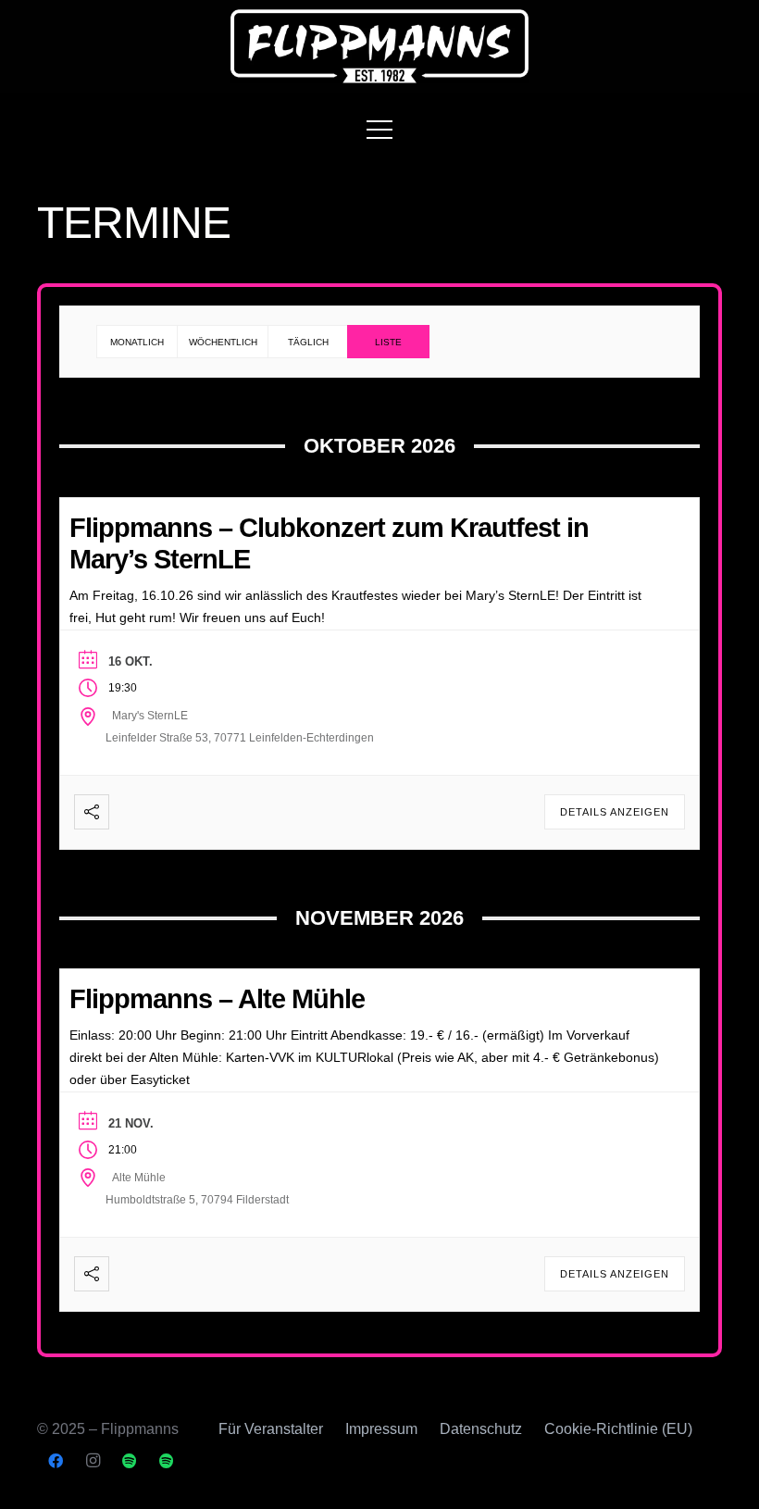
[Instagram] (92, 1460)
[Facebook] (55, 1460)
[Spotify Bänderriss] (166, 1460)
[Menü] (379, 129)
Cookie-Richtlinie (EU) (618, 1429)
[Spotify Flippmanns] (129, 1460)
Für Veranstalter (270, 1429)
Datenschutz (481, 1429)
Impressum (381, 1429)
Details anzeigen (614, 811)
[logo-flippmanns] (379, 46)
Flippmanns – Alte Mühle (217, 999)
